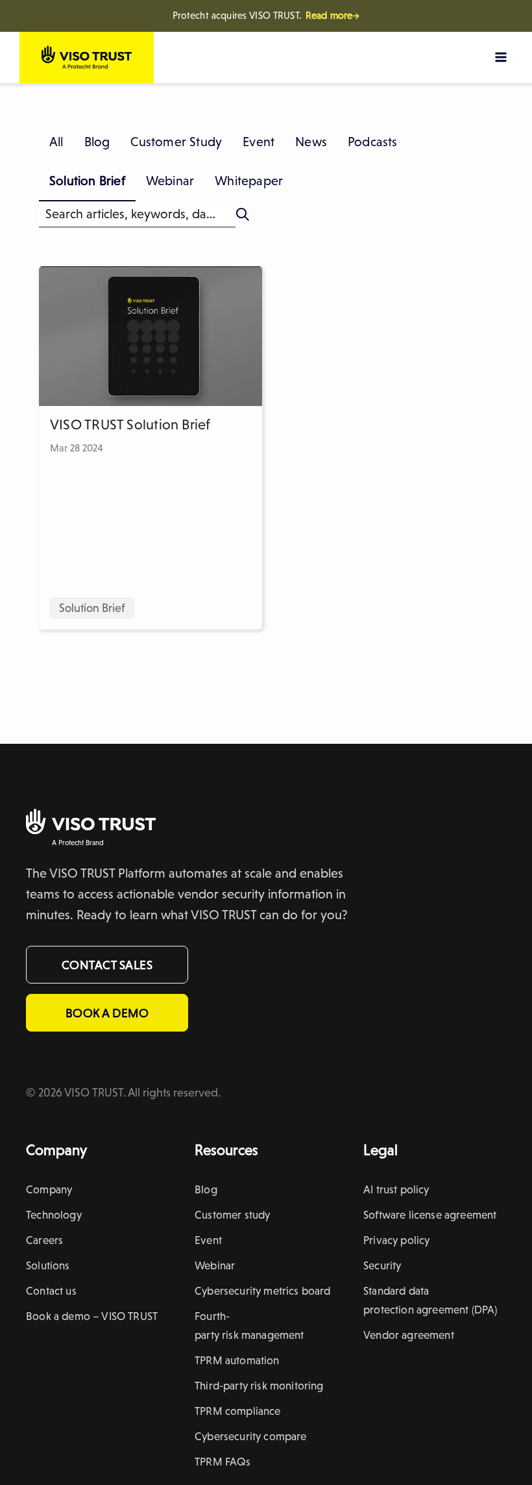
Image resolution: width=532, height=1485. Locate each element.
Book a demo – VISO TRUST (92, 1316)
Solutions (48, 1265)
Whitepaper (249, 180)
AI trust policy (396, 1189)
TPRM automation (237, 1360)
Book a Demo (107, 1013)
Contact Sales (107, 965)
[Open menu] (501, 57)
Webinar (170, 180)
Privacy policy (396, 1240)
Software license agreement (429, 1214)
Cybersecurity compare (251, 1436)
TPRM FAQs (223, 1461)
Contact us (51, 1290)
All (56, 141)
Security (382, 1265)
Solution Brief (87, 180)
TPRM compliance (238, 1410)
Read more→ (333, 15)
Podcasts (373, 141)
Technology (54, 1214)
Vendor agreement (408, 1334)
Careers (44, 1240)
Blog (97, 141)
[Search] (243, 214)
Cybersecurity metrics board (263, 1290)
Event (258, 141)
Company (49, 1189)
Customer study (232, 1214)
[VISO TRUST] (91, 824)
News (311, 141)
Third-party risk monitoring (259, 1385)
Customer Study (176, 141)
